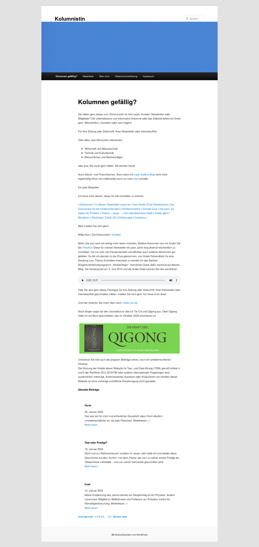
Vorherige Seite (85, 516)
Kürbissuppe (125, 217)
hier (136, 178)
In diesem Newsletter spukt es (112, 204)
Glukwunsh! (86, 204)
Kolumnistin (70, 18)
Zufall (108, 217)
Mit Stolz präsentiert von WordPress (130, 534)
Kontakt (116, 234)
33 (114, 217)
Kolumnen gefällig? (66, 76)
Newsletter (88, 76)
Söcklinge (97, 217)
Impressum (148, 76)
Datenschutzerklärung (126, 76)
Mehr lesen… (92, 424)
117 (110, 516)
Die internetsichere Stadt (138, 213)
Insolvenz (140, 217)
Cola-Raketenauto (157, 204)
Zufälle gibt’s (161, 213)
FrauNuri (88, 247)
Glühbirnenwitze (131, 209)
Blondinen (83, 217)
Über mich (104, 76)
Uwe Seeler (139, 204)
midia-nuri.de (130, 302)
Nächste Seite (120, 516)
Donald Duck (150, 209)
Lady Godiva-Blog (144, 174)
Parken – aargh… (112, 213)
